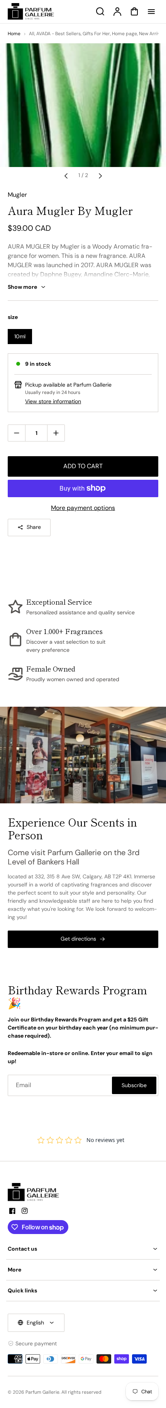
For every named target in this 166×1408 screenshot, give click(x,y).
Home (14, 34)
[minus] (16, 432)
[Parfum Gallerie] (37, 1192)
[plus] (55, 432)
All (31, 34)
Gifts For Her (96, 34)
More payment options (83, 508)
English (35, 1322)
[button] (83, 1249)
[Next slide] (100, 175)
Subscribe (134, 1085)
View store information (53, 401)
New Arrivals (152, 34)
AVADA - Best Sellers (58, 34)
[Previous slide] (66, 175)
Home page (124, 34)
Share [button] (34, 526)
